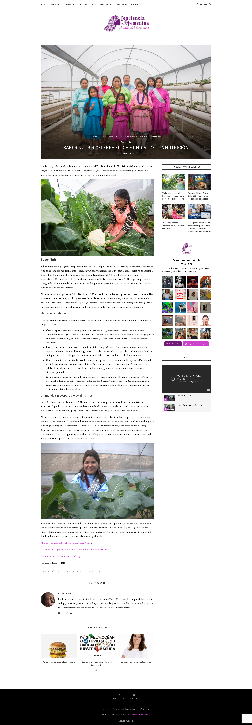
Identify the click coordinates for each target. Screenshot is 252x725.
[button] (44, 652)
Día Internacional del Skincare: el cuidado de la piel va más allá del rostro (173, 196)
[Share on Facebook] (95, 583)
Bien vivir (55, 4)
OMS (89, 571)
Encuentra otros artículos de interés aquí (61, 556)
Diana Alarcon (127, 153)
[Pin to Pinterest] (101, 583)
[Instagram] (197, 4)
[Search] (209, 4)
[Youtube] (201, 4)
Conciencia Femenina (140, 714)
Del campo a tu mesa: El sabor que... (58, 662)
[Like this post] (92, 583)
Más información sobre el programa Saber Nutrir (66, 542)
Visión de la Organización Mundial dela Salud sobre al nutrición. (74, 549)
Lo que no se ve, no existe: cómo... (136, 662)
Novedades (105, 4)
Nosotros (122, 5)
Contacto (136, 5)
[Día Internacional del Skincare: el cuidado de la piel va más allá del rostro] (173, 182)
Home (94, 136)
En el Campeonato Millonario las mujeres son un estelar (173, 226)
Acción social (87, 4)
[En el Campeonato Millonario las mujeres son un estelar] (173, 211)
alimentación (49, 571)
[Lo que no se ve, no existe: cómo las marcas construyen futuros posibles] (136, 646)
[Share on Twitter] (98, 583)
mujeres (64, 571)
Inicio (43, 5)
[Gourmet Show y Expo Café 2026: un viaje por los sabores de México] (199, 182)
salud (98, 571)
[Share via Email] (104, 583)
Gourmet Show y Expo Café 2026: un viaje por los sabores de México (198, 196)
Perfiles (70, 4)
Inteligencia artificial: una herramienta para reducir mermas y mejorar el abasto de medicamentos (199, 227)
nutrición (77, 571)
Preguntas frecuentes (124, 709)
